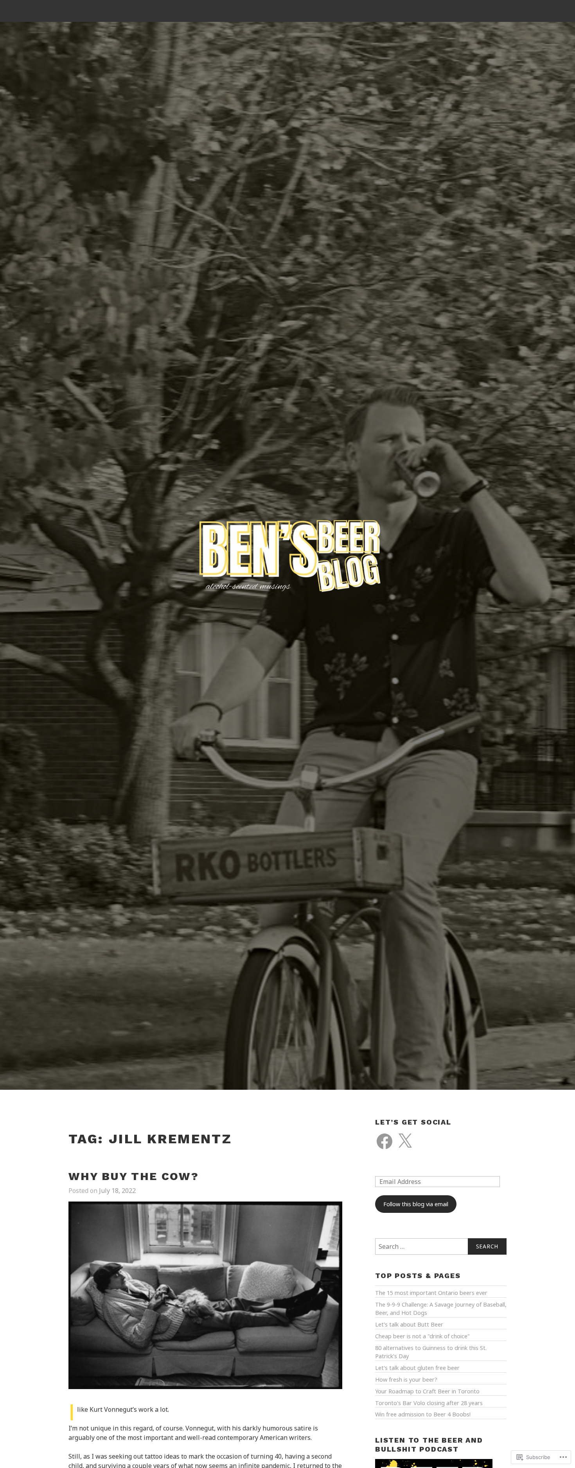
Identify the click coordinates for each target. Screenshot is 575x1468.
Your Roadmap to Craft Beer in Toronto (427, 1391)
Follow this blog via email (415, 1204)
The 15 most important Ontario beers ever (431, 1292)
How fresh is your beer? (406, 1379)
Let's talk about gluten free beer (417, 1367)
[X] (404, 1141)
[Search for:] (441, 1246)
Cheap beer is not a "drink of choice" (422, 1336)
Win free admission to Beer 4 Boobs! (423, 1414)
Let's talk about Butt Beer (409, 1324)
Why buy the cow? (133, 1176)
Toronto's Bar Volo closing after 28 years (429, 1403)
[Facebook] (384, 1141)
